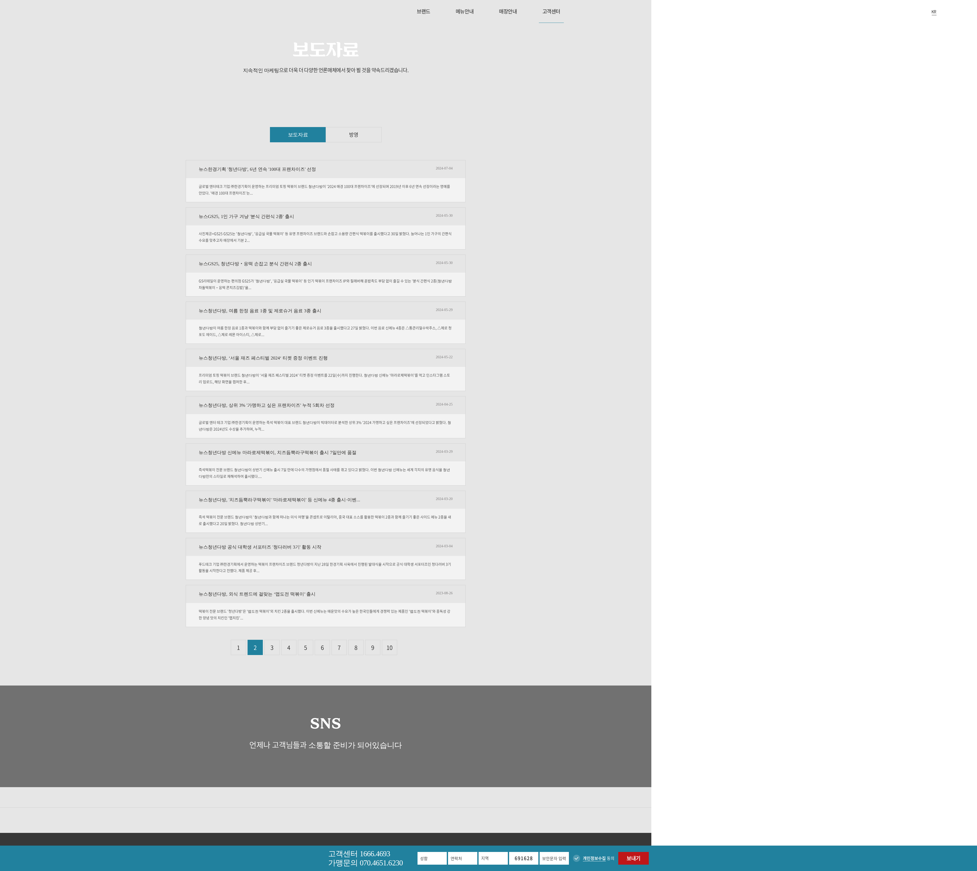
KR (933, 11)
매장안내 (508, 11)
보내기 (633, 858)
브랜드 (423, 11)
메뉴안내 (464, 11)
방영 (353, 134)
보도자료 (298, 134)
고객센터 (551, 11)
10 (389, 647)
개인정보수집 (594, 858)
